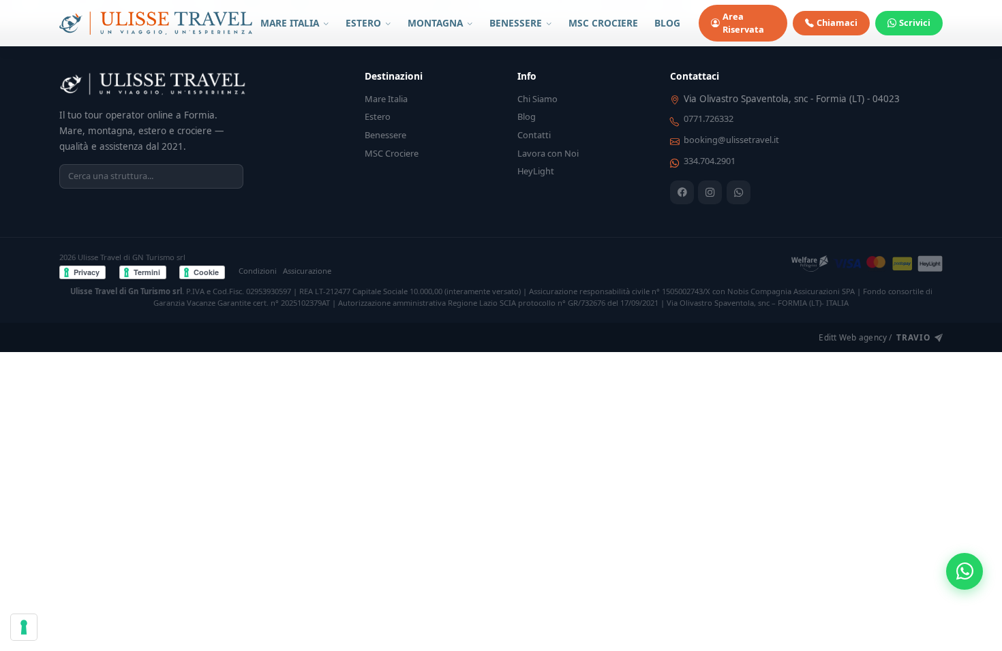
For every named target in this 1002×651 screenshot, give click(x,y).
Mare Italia (386, 99)
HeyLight (535, 171)
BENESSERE (517, 22)
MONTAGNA (437, 22)
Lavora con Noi (548, 153)
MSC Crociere (392, 153)
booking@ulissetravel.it (731, 139)
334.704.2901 (709, 161)
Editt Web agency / (874, 337)
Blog (526, 116)
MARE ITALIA (291, 22)
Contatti (534, 135)
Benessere (385, 135)
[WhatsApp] (738, 192)
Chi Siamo (537, 99)
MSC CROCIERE (603, 22)
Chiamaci (837, 22)
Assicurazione (307, 271)
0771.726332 (708, 118)
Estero (378, 116)
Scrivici (914, 22)
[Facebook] (682, 192)
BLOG (667, 22)
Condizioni (258, 271)
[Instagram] (710, 192)
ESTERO (365, 22)
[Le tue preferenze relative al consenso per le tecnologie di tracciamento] (24, 627)
